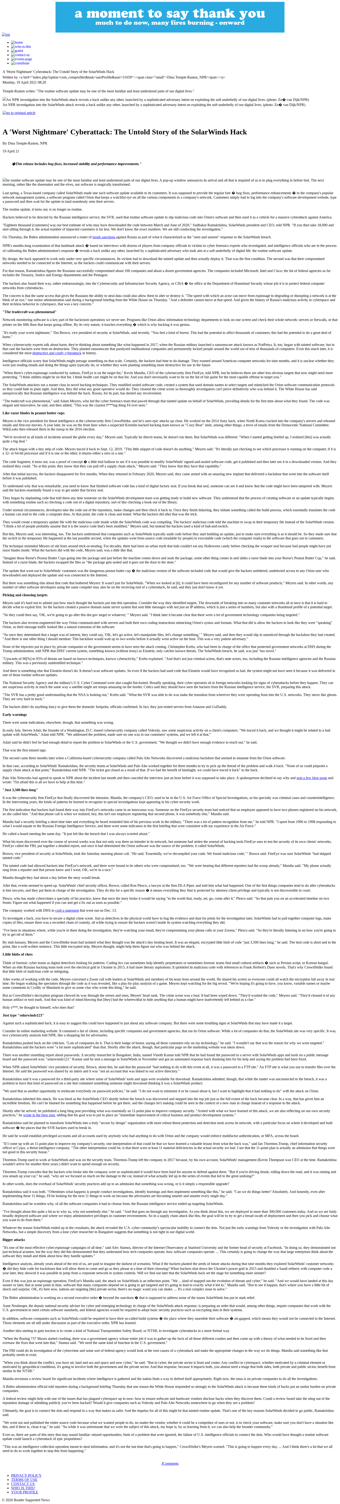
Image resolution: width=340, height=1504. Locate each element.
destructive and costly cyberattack (56, 353)
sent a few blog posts (312, 778)
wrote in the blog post (39, 1115)
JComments (170, 1463)
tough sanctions (104, 237)
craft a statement (67, 910)
